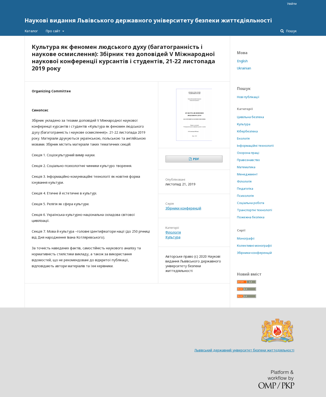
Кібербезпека (247, 131)
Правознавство (248, 160)
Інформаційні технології (255, 145)
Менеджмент (247, 174)
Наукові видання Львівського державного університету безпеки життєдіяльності (148, 20)
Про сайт (53, 31)
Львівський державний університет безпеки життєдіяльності (244, 350)
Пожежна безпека (250, 217)
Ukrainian (244, 68)
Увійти (292, 3)
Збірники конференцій (183, 208)
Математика (246, 167)
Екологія (243, 138)
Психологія (245, 195)
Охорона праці (248, 153)
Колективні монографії (254, 245)
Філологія (173, 232)
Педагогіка (245, 188)
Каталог (31, 31)
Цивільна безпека (250, 117)
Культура (172, 237)
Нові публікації (248, 97)
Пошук (291, 31)
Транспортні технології (254, 210)
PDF (195, 159)
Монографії (246, 238)
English (242, 61)
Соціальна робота (250, 203)
